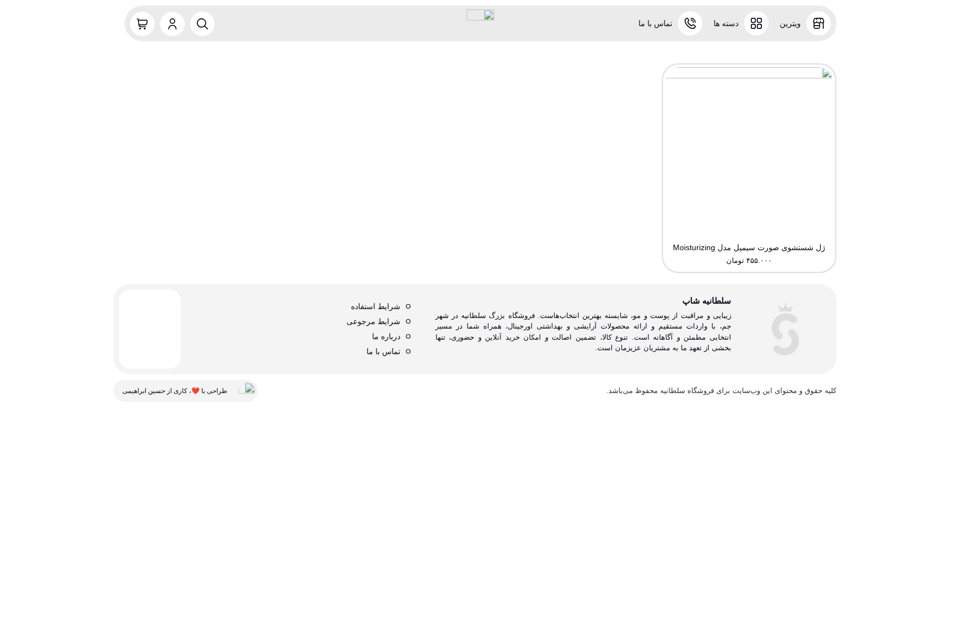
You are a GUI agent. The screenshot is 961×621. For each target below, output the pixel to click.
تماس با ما (655, 23)
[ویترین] (818, 23)
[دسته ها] (756, 23)
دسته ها (726, 23)
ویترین (790, 23)
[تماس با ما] (690, 23)
